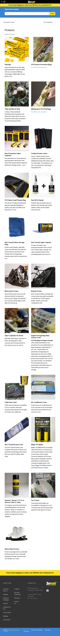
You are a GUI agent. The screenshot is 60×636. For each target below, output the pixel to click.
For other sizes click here (39, 67)
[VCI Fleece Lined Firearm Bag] (17, 185)
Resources (17, 598)
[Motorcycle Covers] (17, 276)
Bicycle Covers (36, 291)
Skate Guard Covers (12, 549)
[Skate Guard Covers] (17, 533)
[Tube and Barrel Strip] (17, 93)
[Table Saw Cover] (17, 387)
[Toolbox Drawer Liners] (43, 138)
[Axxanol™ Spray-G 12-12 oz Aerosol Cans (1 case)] (17, 485)
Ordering (5, 594)
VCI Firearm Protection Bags (41, 64)
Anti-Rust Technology (17, 593)
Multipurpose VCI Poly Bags (41, 109)
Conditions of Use (7, 608)
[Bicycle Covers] (43, 276)
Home (6, 34)
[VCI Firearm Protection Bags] (43, 49)
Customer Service (6, 590)
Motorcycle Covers (11, 291)
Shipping (5, 616)
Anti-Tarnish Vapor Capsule (41, 242)
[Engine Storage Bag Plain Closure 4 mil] (43, 320)
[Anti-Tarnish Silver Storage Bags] (17, 227)
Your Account (6, 619)
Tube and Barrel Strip (12, 109)
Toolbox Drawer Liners (39, 153)
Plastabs (8, 64)
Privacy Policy (7, 612)
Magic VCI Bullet (37, 445)
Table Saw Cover (11, 402)
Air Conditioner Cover (39, 402)
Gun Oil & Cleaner (37, 200)
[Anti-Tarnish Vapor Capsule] (43, 227)
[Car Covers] (43, 485)
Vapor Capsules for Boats (14, 336)
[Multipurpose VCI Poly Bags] (43, 93)
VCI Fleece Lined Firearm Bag (15, 200)
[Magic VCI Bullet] (43, 429)
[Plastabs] (17, 49)
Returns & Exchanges (6, 599)
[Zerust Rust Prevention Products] (32, 2)
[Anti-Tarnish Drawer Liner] (17, 429)
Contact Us (16, 602)
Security (5, 603)
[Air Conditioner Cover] (43, 387)
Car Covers (35, 500)
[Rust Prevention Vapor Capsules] (17, 138)
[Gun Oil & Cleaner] (43, 185)
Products (16, 589)
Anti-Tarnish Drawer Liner (14, 445)
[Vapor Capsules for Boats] (17, 320)
